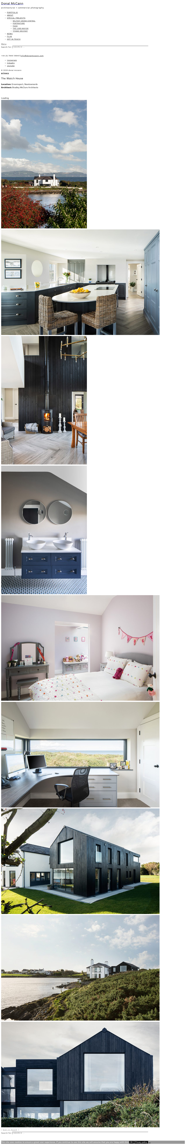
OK (131, 1142)
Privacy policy (141, 1142)
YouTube (11, 66)
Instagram (12, 60)
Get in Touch (10, 1130)
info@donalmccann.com (32, 56)
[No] (149, 1142)
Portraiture (19, 23)
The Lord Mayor (20, 28)
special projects (16, 18)
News (10, 34)
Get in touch (13, 39)
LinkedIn (11, 63)
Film (9, 36)
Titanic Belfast (20, 31)
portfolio (12, 13)
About (10, 15)
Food (15, 26)
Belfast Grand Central (24, 21)
